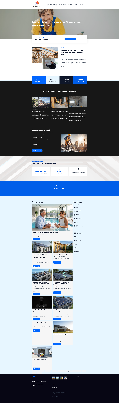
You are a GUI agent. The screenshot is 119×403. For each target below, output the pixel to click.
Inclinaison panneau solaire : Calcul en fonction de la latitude (61, 335)
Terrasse (75, 244)
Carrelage (76, 211)
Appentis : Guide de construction (62, 254)
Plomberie (76, 239)
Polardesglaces (68, 371)
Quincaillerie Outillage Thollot (76, 371)
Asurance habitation (77, 210)
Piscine (75, 237)
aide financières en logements (79, 204)
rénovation (76, 241)
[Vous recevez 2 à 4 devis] (36, 142)
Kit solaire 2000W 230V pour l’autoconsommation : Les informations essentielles (40, 256)
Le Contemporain (48, 371)
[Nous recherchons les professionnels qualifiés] (40, 139)
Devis (75, 221)
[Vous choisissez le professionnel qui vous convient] (41, 147)
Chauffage (60, 4)
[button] (70, 39)
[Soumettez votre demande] (37, 137)
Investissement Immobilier (79, 226)
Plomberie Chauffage (77, 240)
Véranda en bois (77, 251)
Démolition (81, 4)
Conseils (75, 215)
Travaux (75, 247)
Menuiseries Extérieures (78, 233)
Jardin (51, 5)
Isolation (75, 228)
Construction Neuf (77, 217)
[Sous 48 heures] (35, 144)
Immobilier (76, 225)
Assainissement (77, 208)
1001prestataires (34, 371)
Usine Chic (83, 371)
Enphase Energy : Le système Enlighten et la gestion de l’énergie (61, 283)
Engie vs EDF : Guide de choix (40, 322)
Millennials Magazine (61, 371)
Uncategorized (76, 248)
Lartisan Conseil (41, 371)
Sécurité (75, 243)
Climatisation (76, 4)
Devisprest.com (54, 387)
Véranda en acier (77, 250)
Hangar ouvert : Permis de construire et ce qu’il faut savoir (41, 360)
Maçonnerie (55, 5)
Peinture (75, 236)
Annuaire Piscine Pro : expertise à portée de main (45, 232)
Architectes (76, 207)
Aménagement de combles (67, 4)
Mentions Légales (81, 376)
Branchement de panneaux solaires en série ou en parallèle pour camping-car (41, 283)
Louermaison (54, 371)
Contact (76, 376)
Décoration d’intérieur (53, 4)
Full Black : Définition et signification (39, 310)
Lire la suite (36, 238)
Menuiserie (47, 4)
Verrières (75, 252)
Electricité (46, 5)
